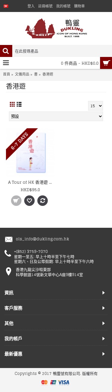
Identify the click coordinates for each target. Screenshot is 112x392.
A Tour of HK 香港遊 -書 (31, 182)
